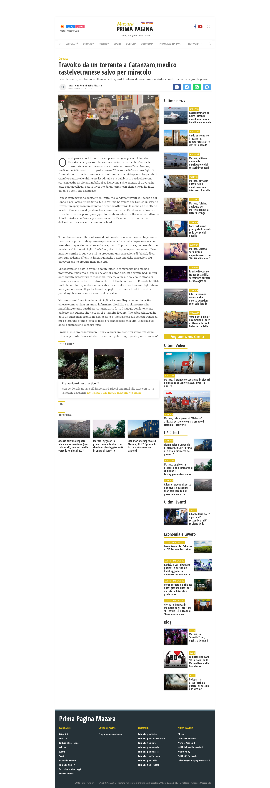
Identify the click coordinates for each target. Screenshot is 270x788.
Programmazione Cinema (110, 734)
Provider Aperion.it (186, 742)
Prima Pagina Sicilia (147, 760)
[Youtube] (200, 26)
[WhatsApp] (197, 87)
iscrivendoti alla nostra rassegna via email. (114, 392)
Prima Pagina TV (67, 764)
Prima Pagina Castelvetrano (151, 738)
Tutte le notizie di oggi (70, 769)
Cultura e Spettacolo (68, 742)
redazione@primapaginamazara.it (194, 760)
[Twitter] (187, 87)
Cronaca (88, 44)
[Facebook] (195, 26)
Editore (181, 734)
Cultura (131, 44)
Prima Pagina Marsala (148, 747)
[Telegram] (207, 87)
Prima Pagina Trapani (148, 764)
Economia (147, 44)
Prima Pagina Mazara (148, 751)
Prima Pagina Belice (147, 734)
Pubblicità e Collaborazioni (190, 747)
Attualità (72, 44)
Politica (104, 44)
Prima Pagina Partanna (149, 756)
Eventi (62, 751)
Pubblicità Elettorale (187, 756)
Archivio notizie (66, 773)
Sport (117, 44)
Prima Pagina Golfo (147, 742)
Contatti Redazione (187, 738)
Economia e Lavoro (67, 760)
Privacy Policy (184, 751)
